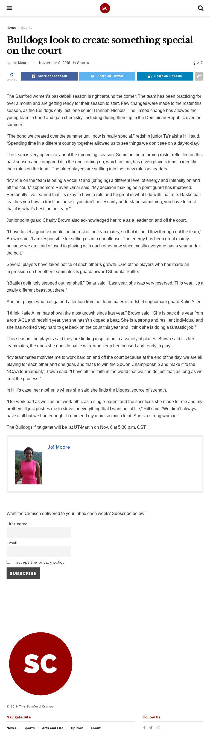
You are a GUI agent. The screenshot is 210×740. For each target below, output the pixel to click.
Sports (26, 27)
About (96, 728)
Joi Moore (20, 63)
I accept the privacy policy (38, 562)
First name (17, 524)
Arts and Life (52, 728)
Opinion (77, 728)
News (11, 728)
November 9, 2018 (54, 63)
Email (12, 543)
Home (11, 27)
